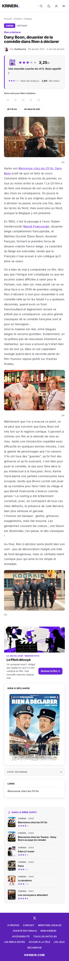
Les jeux (59, 942)
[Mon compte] (56, 6)
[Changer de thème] (49, 6)
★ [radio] (8, 100)
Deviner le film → (50, 671)
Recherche (34, 947)
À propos (13, 925)
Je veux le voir (32, 109)
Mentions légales (49, 925)
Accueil (8, 18)
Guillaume (20, 49)
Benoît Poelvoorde (36, 226)
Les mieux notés (14, 942)
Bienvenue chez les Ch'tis (35, 168)
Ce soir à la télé (39, 942)
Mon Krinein (48, 930)
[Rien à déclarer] (34, 728)
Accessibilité (21, 936)
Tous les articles (45, 936)
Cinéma (18, 18)
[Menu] (63, 6)
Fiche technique (17, 772)
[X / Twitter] (34, 918)
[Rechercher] (41, 6)
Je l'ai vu (12, 109)
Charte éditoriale (25, 930)
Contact (28, 925)
